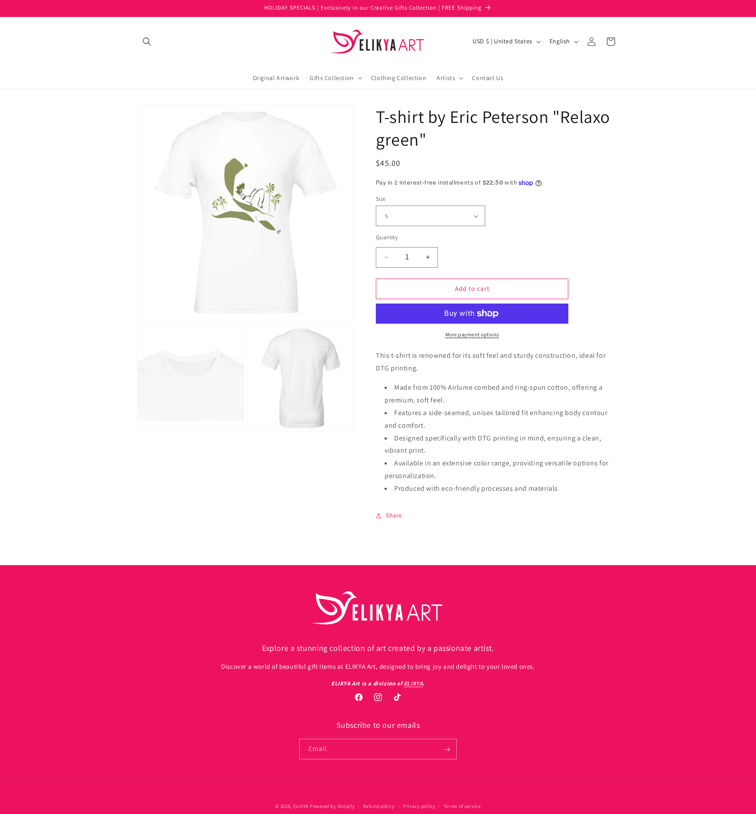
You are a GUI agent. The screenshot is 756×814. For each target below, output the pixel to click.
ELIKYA (300, 806)
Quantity (387, 237)
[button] (147, 41)
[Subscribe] (446, 749)
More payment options (472, 334)
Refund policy (378, 806)
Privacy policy (419, 806)
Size (381, 199)
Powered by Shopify (332, 806)
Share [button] (394, 515)
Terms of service (462, 806)
